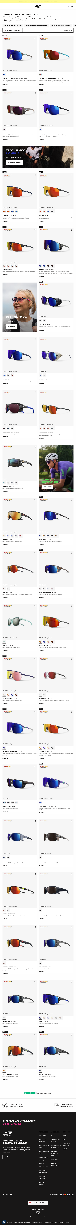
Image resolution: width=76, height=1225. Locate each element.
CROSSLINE (46, 432)
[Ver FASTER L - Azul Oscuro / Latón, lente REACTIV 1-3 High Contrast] (49, 211)
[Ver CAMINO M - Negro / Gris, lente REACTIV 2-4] (4, 1018)
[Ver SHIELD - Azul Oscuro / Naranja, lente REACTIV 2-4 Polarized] (12, 483)
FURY (43, 1021)
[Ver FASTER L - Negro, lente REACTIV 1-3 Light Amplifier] (40, 211)
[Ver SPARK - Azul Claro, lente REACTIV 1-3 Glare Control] (4, 642)
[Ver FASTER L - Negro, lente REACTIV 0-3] (53, 211)
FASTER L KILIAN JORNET (51, 78)
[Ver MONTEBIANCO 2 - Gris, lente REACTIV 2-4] (4, 857)
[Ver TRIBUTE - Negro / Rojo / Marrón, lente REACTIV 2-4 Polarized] (44, 320)
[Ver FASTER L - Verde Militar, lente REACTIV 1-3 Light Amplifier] (44, 211)
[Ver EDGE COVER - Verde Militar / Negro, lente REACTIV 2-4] (44, 266)
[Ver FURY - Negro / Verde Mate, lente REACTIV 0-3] (57, 1018)
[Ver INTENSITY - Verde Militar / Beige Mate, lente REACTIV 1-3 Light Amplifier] (8, 211)
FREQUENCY (10, 698)
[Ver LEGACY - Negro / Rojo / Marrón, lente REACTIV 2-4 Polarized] (44, 375)
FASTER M (45, 751)
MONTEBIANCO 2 (12, 861)
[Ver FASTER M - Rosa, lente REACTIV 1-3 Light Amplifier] (49, 748)
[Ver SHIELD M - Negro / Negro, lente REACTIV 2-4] (4, 802)
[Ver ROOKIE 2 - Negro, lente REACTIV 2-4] (40, 1071)
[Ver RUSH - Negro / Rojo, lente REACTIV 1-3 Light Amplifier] (4, 536)
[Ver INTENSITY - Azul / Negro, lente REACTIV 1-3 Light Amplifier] (4, 211)
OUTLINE (8, 914)
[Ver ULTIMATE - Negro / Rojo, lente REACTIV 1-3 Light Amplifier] (44, 536)
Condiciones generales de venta (22, 1222)
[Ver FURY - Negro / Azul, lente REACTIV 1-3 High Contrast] (40, 1018)
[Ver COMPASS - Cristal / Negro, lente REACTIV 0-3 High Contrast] (40, 695)
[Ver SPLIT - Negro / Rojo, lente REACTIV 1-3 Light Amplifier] (4, 589)
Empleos (61, 1222)
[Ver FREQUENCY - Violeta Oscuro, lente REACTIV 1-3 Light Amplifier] (4, 695)
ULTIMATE (45, 540)
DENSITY (45, 645)
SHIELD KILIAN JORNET (14, 133)
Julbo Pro (65, 1149)
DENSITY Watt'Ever (12, 751)
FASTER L (45, 215)
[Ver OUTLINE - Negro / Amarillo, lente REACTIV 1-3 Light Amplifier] (4, 910)
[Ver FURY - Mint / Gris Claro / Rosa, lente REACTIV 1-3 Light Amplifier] (53, 1018)
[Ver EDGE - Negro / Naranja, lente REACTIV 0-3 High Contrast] (12, 375)
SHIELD (8, 487)
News (64, 1135)
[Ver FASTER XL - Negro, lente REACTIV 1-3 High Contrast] (40, 129)
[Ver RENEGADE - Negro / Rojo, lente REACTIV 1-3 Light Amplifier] (4, 963)
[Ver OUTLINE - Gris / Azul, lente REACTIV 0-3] (8, 910)
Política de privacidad (37, 1222)
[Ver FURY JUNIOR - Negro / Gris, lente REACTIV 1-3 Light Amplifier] (4, 1071)
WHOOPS (45, 914)
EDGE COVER (46, 270)
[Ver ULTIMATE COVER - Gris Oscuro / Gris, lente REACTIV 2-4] (44, 589)
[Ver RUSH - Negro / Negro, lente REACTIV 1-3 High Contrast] (8, 536)
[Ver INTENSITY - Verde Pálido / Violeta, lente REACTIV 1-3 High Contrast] (16, 211)
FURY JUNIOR (10, 1074)
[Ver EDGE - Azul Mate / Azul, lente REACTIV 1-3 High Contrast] (4, 375)
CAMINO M (9, 1021)
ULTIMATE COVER (48, 593)
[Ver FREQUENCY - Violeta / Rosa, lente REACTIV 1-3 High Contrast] (12, 695)
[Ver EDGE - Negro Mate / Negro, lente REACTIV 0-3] (8, 375)
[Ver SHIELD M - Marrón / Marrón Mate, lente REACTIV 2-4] (16, 802)
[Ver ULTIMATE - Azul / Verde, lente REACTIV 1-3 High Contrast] (49, 536)
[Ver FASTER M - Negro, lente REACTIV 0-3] (53, 748)
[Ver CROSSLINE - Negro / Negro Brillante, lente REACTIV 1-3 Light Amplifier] (40, 428)
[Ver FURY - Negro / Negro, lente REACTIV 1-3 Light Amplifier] (44, 1018)
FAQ (52, 1135)
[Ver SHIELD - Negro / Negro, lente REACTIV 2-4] (4, 483)
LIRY (7, 270)
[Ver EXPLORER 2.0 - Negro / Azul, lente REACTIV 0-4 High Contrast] (4, 428)
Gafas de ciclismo (44, 1167)
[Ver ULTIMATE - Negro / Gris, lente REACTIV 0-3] (53, 536)
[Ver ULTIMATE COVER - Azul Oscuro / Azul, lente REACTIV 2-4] (49, 589)
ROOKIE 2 (45, 1074)
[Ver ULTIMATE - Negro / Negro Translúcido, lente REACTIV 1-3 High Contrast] (40, 536)
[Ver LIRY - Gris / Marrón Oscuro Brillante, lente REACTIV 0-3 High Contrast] (16, 266)
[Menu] (4, 6)
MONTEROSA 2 (47, 861)
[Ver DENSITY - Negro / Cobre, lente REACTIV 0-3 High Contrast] (53, 642)
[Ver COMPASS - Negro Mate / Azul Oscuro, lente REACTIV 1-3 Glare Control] (44, 695)
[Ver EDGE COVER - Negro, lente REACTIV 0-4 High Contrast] (53, 266)
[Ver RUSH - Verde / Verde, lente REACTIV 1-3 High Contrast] (12, 536)
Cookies (67, 1222)
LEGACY (44, 379)
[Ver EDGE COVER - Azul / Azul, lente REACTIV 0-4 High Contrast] (49, 266)
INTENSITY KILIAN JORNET (15, 78)
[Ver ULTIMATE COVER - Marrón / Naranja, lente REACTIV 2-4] (40, 589)
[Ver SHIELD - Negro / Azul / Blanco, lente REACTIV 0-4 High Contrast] (8, 483)
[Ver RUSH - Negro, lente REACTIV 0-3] (16, 536)
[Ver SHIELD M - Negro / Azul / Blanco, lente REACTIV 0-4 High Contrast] (8, 802)
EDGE (7, 379)
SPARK (8, 645)
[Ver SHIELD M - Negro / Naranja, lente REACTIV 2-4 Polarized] (12, 802)
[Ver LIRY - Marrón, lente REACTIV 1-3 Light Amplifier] (8, 266)
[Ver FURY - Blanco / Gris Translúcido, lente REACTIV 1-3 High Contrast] (49, 1018)
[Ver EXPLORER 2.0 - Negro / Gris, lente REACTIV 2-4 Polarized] (12, 428)
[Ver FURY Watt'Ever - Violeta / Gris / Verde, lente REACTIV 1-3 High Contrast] (40, 802)
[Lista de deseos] (68, 6)
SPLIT (7, 593)
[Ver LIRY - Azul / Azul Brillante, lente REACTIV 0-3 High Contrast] (12, 266)
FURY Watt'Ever (47, 806)
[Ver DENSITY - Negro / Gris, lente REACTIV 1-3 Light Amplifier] (49, 642)
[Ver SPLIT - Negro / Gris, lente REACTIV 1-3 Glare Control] (8, 589)
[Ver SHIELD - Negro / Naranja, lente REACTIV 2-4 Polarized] (16, 483)
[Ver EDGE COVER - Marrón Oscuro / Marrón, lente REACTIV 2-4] (40, 266)
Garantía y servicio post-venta (54, 1153)
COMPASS (45, 698)
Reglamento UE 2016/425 (50, 1222)
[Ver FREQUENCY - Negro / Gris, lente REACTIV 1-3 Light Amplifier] (8, 695)
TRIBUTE (44, 324)
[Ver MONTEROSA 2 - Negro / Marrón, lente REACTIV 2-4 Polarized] (40, 857)
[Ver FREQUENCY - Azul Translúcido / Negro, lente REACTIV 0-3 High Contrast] (16, 695)
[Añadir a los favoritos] (35, 38)
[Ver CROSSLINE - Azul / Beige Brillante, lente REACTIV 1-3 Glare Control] (53, 428)
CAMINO (44, 967)
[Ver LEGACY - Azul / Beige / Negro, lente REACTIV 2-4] (40, 375)
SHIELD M (9, 806)
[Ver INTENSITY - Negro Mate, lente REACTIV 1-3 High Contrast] (12, 211)
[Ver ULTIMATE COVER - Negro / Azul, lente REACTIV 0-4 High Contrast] (53, 589)
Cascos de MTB (43, 1157)
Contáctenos (54, 1159)
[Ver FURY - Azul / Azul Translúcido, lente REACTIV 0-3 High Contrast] (61, 1018)
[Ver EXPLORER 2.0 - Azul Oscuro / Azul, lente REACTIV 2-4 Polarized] (8, 428)
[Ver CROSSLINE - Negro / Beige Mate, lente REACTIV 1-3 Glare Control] (49, 428)
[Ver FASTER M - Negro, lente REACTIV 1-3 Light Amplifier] (40, 748)
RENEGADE (9, 967)
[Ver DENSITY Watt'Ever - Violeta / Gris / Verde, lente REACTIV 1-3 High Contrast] (4, 748)
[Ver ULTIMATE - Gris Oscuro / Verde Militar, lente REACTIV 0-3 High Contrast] (57, 536)
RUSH (7, 540)
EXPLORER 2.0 (11, 432)
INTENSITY (9, 215)
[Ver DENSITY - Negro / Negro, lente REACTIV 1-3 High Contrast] (44, 642)
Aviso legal (9, 1222)
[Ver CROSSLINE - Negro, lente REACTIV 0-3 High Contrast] (44, 428)
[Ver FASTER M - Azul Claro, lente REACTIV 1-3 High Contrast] (44, 748)
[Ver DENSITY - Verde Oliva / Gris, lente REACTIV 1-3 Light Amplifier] (40, 642)
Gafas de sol (42, 1135)
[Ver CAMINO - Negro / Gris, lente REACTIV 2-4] (40, 963)
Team (64, 1139)
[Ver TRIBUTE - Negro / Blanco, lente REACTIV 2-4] (40, 320)
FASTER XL (45, 133)
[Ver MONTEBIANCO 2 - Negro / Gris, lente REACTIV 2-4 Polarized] (8, 857)
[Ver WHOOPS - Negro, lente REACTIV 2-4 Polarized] (40, 910)
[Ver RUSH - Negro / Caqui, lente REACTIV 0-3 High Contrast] (21, 536)
